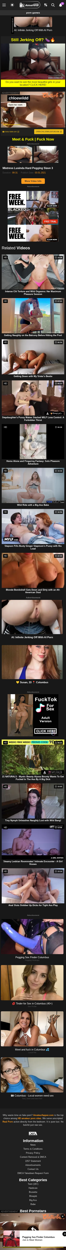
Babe (33, 1204)
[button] (33, 61)
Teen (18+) (33, 1184)
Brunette (33, 1192)
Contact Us (33, 1169)
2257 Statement (33, 1161)
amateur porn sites (31, 1118)
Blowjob (33, 1196)
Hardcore (33, 1188)
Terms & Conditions (33, 1149)
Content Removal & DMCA (33, 1157)
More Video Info (33, 181)
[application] (33, 62)
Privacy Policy (33, 1153)
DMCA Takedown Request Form (33, 1173)
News (33, 1145)
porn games (33, 12)
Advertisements (33, 1165)
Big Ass (33, 1200)
